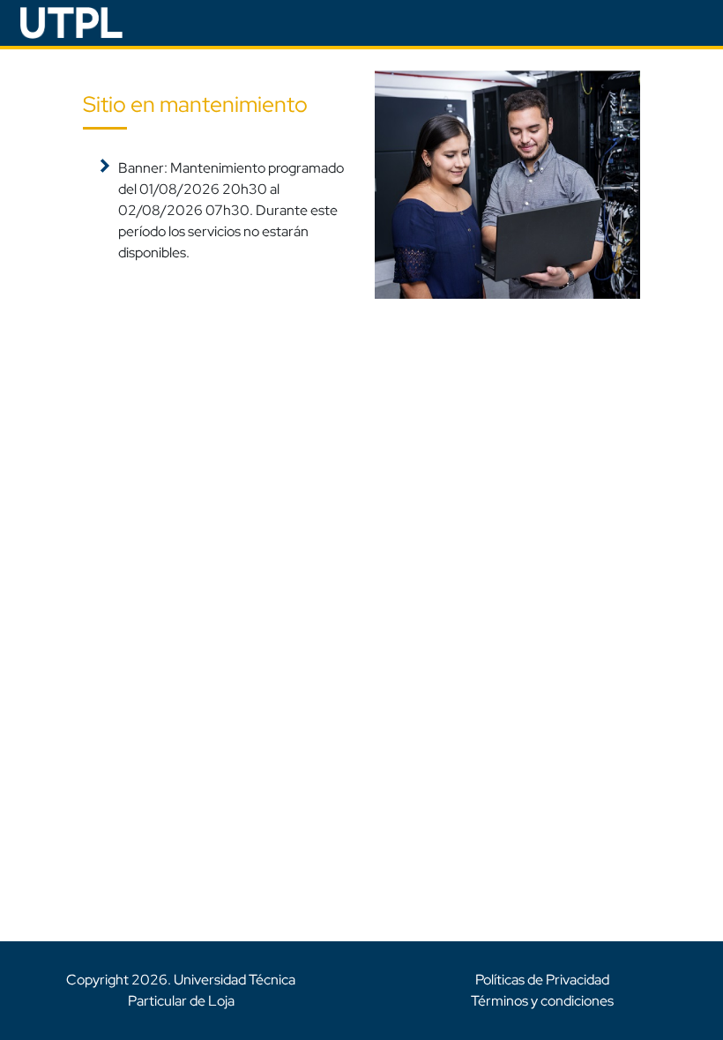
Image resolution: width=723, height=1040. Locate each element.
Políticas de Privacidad (542, 979)
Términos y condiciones (542, 1001)
